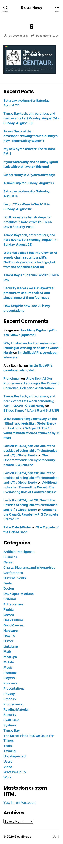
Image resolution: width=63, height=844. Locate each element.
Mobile (9, 662)
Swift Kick (11, 720)
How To (9, 636)
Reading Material (16, 709)
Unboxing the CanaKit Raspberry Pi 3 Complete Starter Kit (31, 514)
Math (7, 651)
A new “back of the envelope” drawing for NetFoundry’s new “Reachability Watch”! (31, 136)
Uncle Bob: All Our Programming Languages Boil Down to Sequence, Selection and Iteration (31, 383)
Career (8, 562)
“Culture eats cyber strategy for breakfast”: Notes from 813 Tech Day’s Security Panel (28, 222)
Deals (8, 583)
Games (9, 615)
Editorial (10, 599)
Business (10, 557)
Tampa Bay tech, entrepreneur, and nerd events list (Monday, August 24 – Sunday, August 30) (31, 118)
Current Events (15, 578)
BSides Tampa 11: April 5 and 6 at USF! (31, 410)
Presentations (14, 688)
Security (10, 715)
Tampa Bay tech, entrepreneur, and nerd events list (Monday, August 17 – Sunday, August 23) (31, 239)
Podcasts (11, 683)
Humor (8, 641)
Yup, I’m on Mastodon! (20, 802)
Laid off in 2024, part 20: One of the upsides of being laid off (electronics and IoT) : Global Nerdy (30, 450)
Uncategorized (15, 756)
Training (10, 751)
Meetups (10, 657)
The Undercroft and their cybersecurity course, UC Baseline (29, 460)
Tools (8, 746)
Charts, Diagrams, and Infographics (29, 567)
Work (7, 777)
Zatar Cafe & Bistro (17, 527)
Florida (9, 609)
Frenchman (12, 378)
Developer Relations (19, 594)
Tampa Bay (12, 730)
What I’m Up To (15, 772)
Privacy (9, 694)
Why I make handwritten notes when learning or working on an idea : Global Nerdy (31, 347)
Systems (10, 725)
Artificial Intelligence (19, 552)
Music (8, 667)
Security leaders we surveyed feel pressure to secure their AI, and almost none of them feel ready (29, 292)
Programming (13, 704)
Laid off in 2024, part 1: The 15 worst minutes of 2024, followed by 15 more (31, 432)
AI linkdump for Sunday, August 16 (29, 183)
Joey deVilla (20, 35)
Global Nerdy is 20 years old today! (29, 175)
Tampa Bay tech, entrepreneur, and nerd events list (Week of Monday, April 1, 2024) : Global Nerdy (29, 401)
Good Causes (13, 625)
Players (9, 678)
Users (8, 761)
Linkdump (11, 646)
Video (8, 767)
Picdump (10, 672)
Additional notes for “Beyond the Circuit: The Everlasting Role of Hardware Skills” (30, 487)
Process (10, 699)
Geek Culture (13, 620)
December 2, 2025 (47, 35)
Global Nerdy (31, 7)
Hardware (11, 630)
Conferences (13, 573)
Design (9, 588)
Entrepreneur (13, 604)
